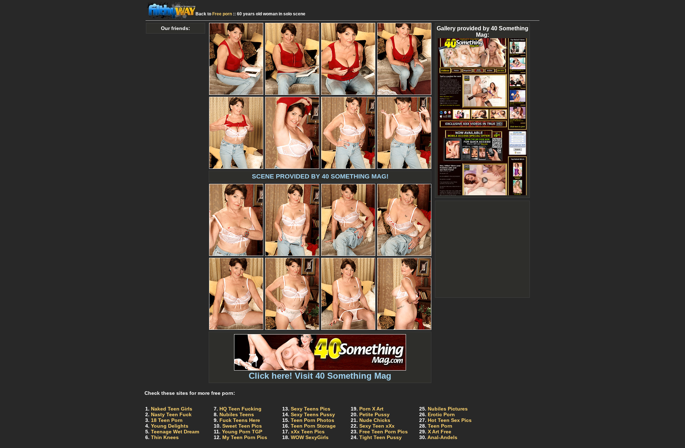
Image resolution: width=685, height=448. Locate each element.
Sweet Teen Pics (242, 426)
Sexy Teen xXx (377, 426)
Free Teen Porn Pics (383, 431)
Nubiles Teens (236, 414)
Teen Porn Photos (312, 420)
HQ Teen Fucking (240, 409)
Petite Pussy (374, 414)
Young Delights (169, 426)
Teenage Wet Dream (175, 431)
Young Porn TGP (242, 431)
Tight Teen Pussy (380, 437)
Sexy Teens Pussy (313, 414)
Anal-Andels (442, 437)
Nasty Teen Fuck (171, 414)
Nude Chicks (374, 420)
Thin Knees (165, 437)
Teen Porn (440, 426)
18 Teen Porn (167, 420)
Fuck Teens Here (239, 420)
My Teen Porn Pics (244, 437)
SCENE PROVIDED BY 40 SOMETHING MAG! (320, 176)
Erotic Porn (441, 414)
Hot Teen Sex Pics (450, 420)
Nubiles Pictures (448, 409)
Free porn (222, 13)
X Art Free (439, 431)
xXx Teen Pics (308, 431)
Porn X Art (371, 409)
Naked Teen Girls (171, 409)
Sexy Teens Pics (310, 409)
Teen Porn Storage (313, 426)
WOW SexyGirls (310, 437)
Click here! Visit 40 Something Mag (320, 376)
